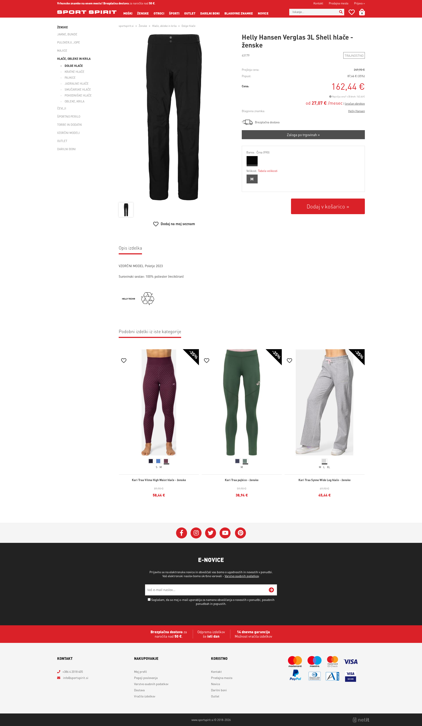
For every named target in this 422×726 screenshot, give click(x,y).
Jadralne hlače (77, 83)
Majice (62, 50)
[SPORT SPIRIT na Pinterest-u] (240, 532)
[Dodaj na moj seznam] (123, 361)
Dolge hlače (74, 65)
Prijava (359, 3)
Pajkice (70, 77)
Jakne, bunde (67, 34)
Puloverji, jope (68, 42)
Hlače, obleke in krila (74, 58)
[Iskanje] (341, 12)
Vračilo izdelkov (144, 696)
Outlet (189, 13)
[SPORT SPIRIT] (86, 12)
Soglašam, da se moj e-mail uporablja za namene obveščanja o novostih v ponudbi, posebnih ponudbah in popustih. (213, 602)
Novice (263, 13)
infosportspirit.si (75, 678)
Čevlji (61, 108)
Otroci (159, 13)
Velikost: (261, 171)
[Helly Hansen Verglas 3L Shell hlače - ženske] (174, 117)
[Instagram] (196, 532)
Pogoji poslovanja (146, 678)
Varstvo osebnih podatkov (242, 576)
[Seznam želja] (352, 13)
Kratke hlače (74, 71)
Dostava (139, 690)
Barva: (257, 152)
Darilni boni (210, 13)
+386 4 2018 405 (72, 671)
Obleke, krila (74, 101)
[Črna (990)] (252, 160)
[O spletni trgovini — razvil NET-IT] (361, 720)
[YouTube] (225, 532)
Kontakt (318, 3)
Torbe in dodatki (69, 124)
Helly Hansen (356, 111)
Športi (174, 13)
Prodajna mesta (338, 3)
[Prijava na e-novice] (271, 589)
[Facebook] (181, 532)
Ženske (143, 13)
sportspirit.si (126, 25)
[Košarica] (364, 12)
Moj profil (140, 671)
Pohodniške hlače (78, 95)
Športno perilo (68, 116)
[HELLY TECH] (128, 304)
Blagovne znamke (238, 13)
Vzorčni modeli (68, 133)
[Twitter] (210, 532)
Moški (127, 13)
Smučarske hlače (78, 89)
